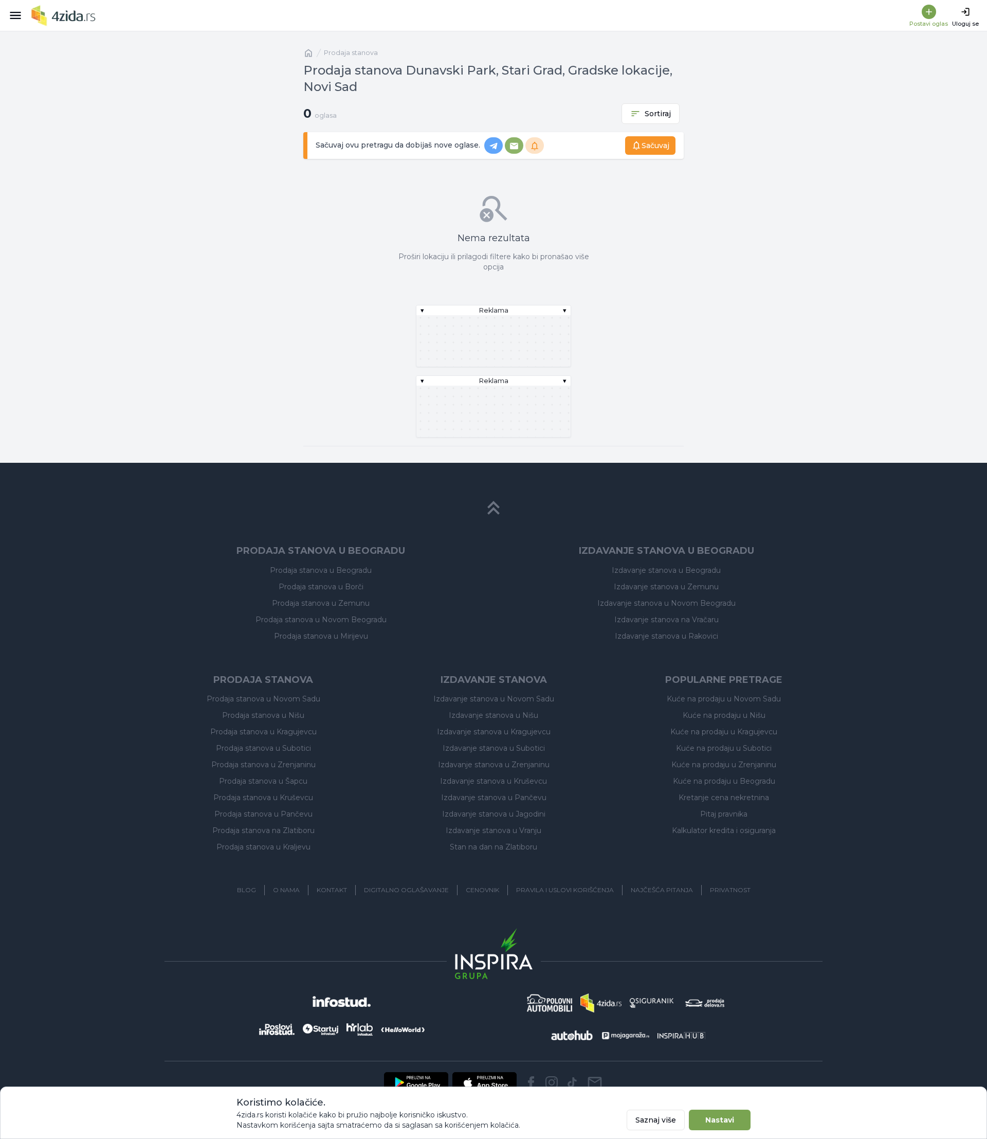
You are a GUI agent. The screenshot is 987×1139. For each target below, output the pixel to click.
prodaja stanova (351, 53)
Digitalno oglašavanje (406, 890)
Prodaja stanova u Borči (321, 586)
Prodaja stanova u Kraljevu (263, 847)
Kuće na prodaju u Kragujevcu (723, 731)
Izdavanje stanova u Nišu (493, 715)
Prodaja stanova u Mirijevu (321, 636)
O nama (286, 890)
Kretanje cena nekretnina (724, 797)
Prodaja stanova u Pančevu (263, 814)
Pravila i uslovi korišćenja (565, 890)
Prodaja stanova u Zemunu (321, 603)
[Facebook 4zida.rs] (531, 1082)
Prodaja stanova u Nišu (263, 715)
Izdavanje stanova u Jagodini (493, 814)
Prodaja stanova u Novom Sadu (263, 698)
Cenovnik (482, 890)
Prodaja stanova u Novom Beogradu (321, 619)
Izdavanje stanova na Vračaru (666, 619)
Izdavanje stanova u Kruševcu (493, 781)
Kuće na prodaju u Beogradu (724, 781)
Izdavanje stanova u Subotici (494, 748)
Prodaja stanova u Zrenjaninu (263, 764)
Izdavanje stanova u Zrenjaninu (494, 764)
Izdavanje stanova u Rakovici (666, 636)
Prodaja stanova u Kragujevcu (263, 731)
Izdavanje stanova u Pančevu (493, 797)
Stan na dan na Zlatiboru (493, 847)
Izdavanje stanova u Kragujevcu (494, 731)
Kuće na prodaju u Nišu (724, 715)
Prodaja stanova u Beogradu (321, 570)
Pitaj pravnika (723, 814)
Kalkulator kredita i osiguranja (724, 830)
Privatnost (730, 890)
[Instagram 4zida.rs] (551, 1082)
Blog (246, 890)
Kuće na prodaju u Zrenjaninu (723, 764)
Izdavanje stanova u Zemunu (666, 586)
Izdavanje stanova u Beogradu (666, 570)
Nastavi (719, 1120)
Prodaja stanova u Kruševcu (263, 797)
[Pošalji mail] (595, 1082)
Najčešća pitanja (662, 890)
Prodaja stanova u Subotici (263, 748)
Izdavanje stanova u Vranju (493, 830)
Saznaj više (655, 1120)
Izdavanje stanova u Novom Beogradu (666, 603)
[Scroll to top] (493, 508)
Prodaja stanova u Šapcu (263, 781)
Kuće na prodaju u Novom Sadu (724, 698)
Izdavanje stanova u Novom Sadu (493, 698)
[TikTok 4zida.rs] (572, 1082)
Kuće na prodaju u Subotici (724, 748)
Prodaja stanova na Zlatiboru (263, 830)
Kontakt (332, 890)
